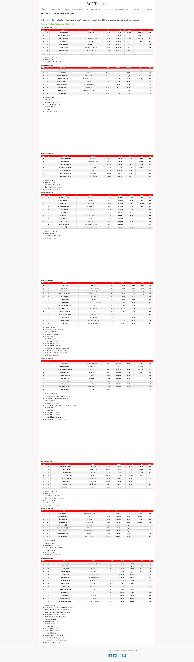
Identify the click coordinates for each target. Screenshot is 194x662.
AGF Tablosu (97, 3)
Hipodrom (103, 9)
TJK (135, 650)
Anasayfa (52, 9)
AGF (87, 9)
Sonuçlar (94, 9)
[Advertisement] (97, 132)
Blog (143, 9)
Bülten (60, 9)
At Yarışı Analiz (77, 9)
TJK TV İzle (135, 9)
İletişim (149, 9)
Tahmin (67, 9)
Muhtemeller (124, 9)
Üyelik (44, 9)
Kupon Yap (113, 9)
